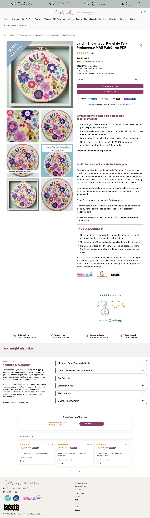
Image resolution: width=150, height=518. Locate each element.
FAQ (76, 506)
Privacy (77, 496)
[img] (24, 445)
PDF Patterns (46, 19)
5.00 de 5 (63, 423)
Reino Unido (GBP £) (22, 488)
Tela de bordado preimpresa (30, 35)
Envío (89, 61)
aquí (99, 266)
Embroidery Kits (18, 19)
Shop (12, 35)
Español (7, 488)
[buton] (7, 488)
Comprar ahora (110, 92)
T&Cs (77, 500)
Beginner (79, 19)
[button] (82, 53)
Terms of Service (80, 486)
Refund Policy (79, 490)
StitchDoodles (12, 514)
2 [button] (73, 471)
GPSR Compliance (81, 483)
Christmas (70, 19)
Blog (76, 503)
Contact (77, 510)
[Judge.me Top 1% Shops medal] (116, 304)
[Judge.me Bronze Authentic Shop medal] (106, 304)
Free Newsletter (10, 26)
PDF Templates (59, 19)
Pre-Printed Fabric (33, 19)
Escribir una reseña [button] (91, 424)
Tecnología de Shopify (34, 514)
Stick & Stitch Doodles (93, 19)
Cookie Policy (79, 493)
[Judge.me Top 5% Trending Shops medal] (95, 312)
